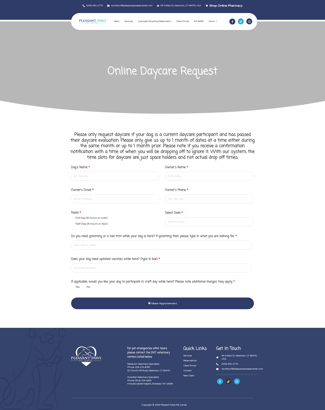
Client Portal (182, 21)
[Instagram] (249, 21)
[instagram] (237, 381)
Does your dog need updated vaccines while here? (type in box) (115, 259)
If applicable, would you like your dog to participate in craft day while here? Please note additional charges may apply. (153, 281)
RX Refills (199, 21)
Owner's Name (176, 167)
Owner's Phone (176, 190)
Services (128, 21)
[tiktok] (241, 21)
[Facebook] (232, 22)
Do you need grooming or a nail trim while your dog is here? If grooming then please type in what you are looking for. (154, 236)
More (211, 21)
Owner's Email (82, 190)
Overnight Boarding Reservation (154, 21)
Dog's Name (80, 167)
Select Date (174, 213)
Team (116, 21)
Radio (76, 212)
